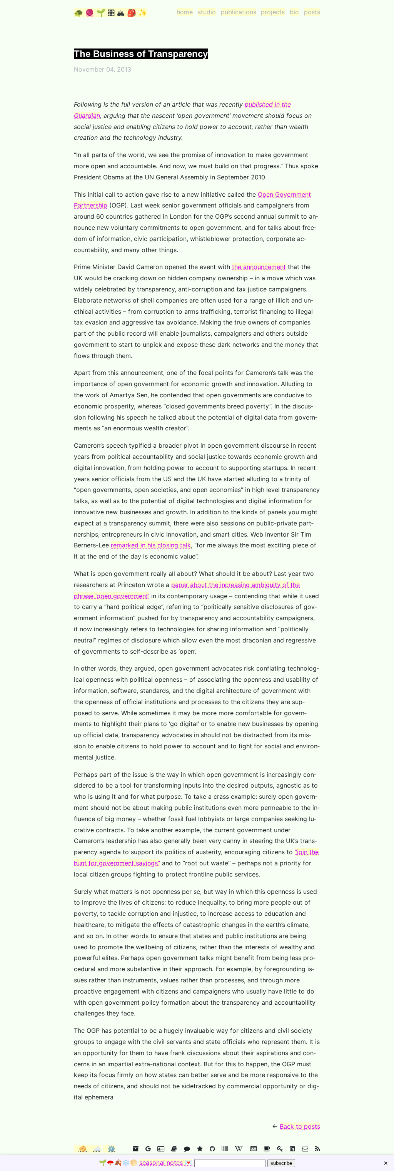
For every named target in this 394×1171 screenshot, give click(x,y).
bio (294, 12)
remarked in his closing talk (151, 545)
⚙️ (111, 1149)
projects (273, 12)
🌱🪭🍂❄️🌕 (145, 1162)
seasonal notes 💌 (165, 1162)
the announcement (259, 267)
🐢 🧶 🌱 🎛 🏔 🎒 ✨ (110, 12)
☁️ (97, 1149)
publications (238, 12)
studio (207, 12)
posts (312, 12)
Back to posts (300, 1126)
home (185, 12)
